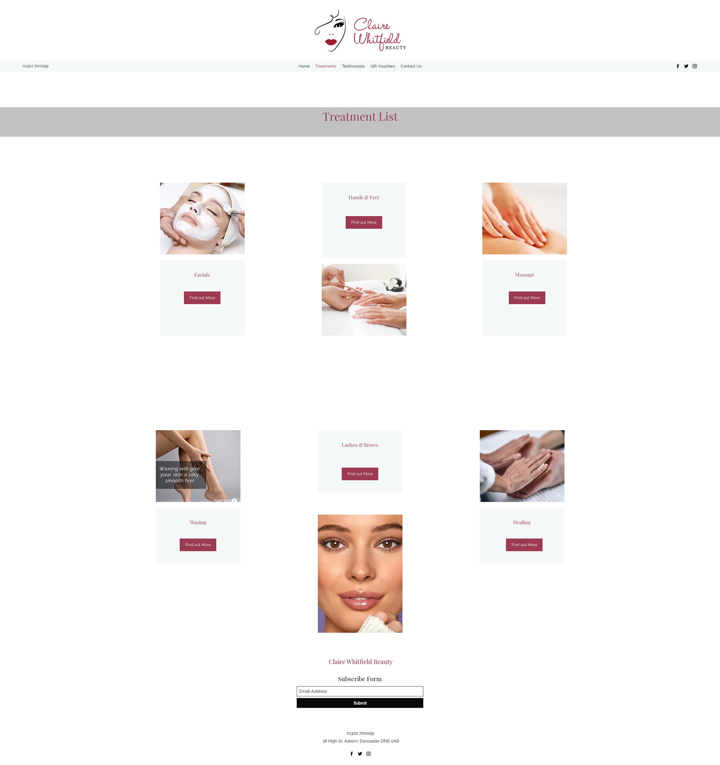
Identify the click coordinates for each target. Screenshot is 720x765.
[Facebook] (678, 66)
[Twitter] (686, 66)
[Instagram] (695, 66)
